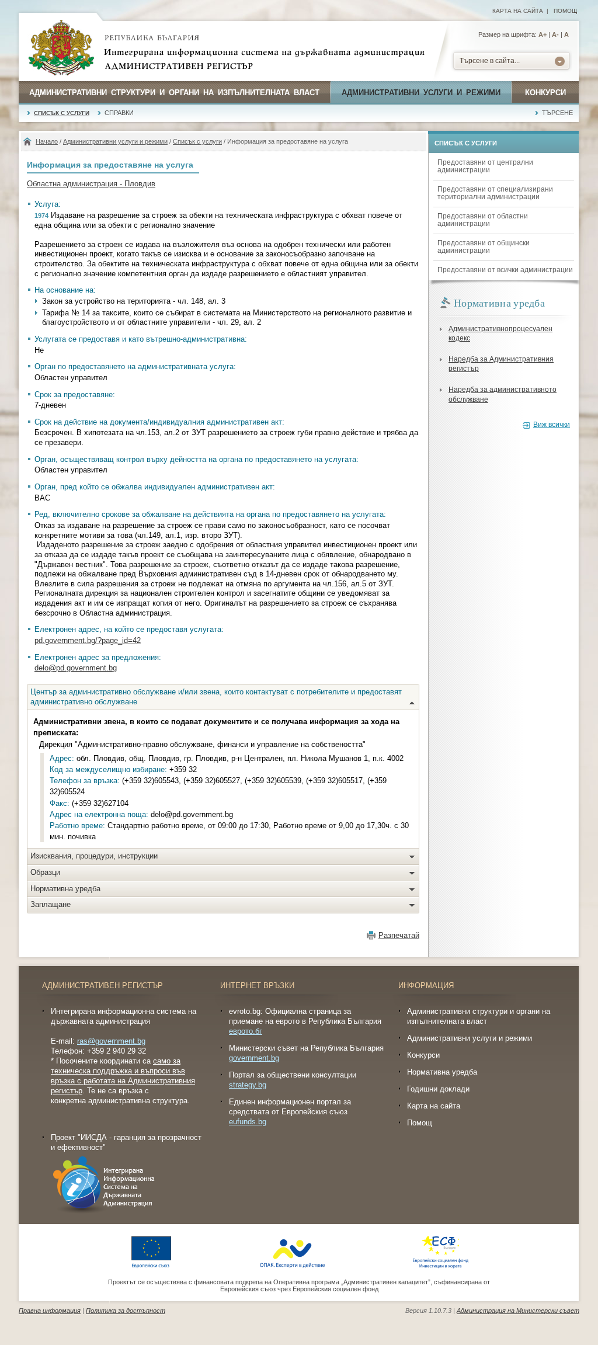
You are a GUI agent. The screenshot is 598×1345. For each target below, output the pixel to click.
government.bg (254, 1058)
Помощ (565, 11)
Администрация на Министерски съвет (518, 1310)
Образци (45, 872)
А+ (542, 34)
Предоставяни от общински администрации (483, 246)
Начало (47, 141)
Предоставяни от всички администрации (505, 269)
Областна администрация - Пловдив (91, 183)
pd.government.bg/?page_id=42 (87, 640)
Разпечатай (398, 935)
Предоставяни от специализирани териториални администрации (495, 193)
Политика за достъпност (125, 1310)
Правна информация (50, 1310)
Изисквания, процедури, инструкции (94, 856)
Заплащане (50, 904)
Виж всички (551, 424)
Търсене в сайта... (490, 61)
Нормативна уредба (65, 888)
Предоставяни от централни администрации (485, 166)
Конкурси (545, 92)
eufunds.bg (247, 1121)
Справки (119, 112)
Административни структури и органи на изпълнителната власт (174, 92)
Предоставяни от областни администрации (482, 220)
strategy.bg (247, 1084)
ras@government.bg (111, 1041)
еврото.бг (245, 1031)
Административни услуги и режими (421, 92)
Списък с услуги (61, 113)
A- (555, 34)
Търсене (557, 112)
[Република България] (61, 48)
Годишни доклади (438, 1089)
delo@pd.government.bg (75, 667)
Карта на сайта (517, 11)
